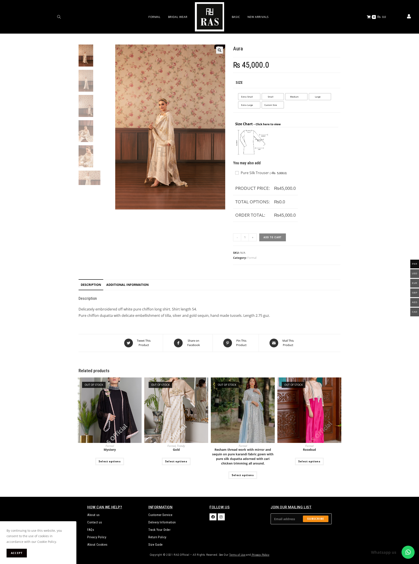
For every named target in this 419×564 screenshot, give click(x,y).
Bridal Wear (177, 17)
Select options (110, 461)
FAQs (90, 529)
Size (239, 82)
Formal (154, 17)
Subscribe (315, 519)
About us (93, 515)
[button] (219, 50)
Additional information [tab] (127, 285)
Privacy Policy (96, 537)
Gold (176, 449)
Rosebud (309, 449)
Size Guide (155, 544)
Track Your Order (159, 529)
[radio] (249, 96)
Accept (16, 553)
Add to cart (273, 237)
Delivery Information (162, 522)
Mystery (110, 449)
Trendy (181, 446)
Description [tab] (91, 285)
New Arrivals (258, 17)
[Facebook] (213, 516)
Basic (236, 17)
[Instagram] (221, 516)
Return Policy (157, 537)
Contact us (94, 522)
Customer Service (160, 515)
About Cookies (97, 544)
